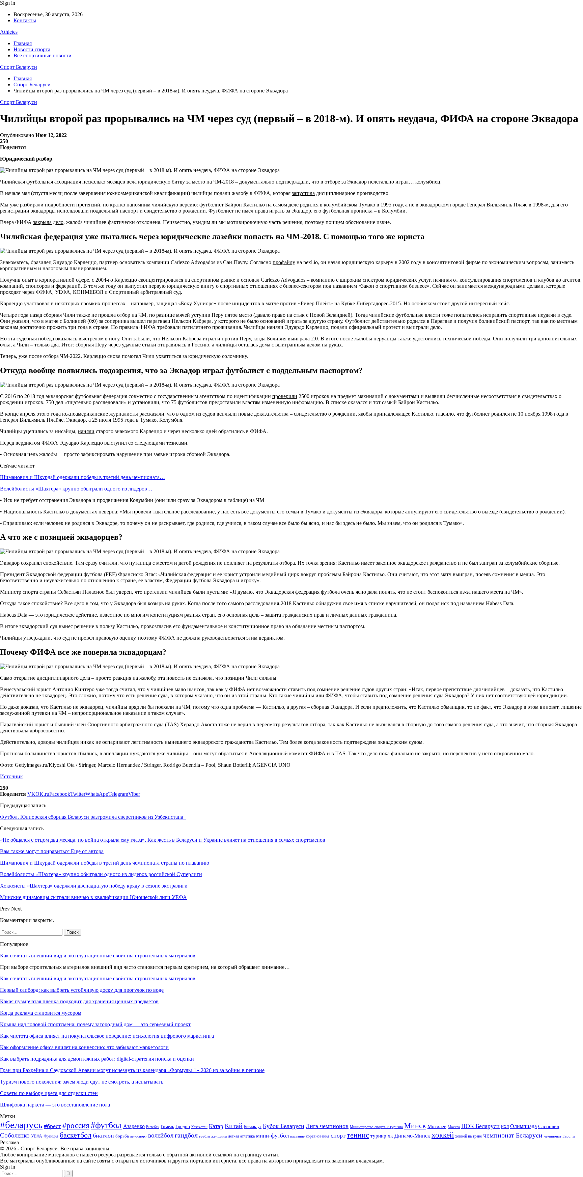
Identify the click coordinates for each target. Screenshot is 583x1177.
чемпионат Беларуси (513, 1135)
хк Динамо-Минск (409, 1136)
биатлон (103, 1135)
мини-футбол (272, 1135)
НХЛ (505, 1127)
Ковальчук (252, 1127)
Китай (234, 1125)
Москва (454, 1127)
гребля (204, 1136)
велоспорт (138, 1136)
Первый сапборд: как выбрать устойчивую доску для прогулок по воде (82, 990)
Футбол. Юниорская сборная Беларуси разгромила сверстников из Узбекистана (93, 817)
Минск (415, 1125)
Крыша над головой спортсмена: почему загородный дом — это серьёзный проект (95, 1024)
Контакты (24, 20)
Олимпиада (523, 1126)
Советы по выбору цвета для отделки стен (49, 1093)
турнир (378, 1136)
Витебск (152, 1127)
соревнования (317, 1136)
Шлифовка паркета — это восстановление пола (55, 1105)
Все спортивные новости (42, 55)
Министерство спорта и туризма (376, 1127)
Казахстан (199, 1127)
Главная (22, 43)
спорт (338, 1135)
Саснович (548, 1126)
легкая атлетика (241, 1136)
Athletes (9, 32)
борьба (122, 1136)
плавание (297, 1136)
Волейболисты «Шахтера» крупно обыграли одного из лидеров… (76, 489)
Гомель (167, 1126)
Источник (11, 776)
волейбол (160, 1135)
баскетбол (75, 1135)
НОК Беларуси (480, 1126)
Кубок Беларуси (283, 1126)
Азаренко (134, 1126)
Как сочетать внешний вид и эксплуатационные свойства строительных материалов (97, 955)
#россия (75, 1125)
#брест (52, 1126)
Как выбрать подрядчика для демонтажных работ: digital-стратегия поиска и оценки (97, 1059)
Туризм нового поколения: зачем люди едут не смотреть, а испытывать (81, 1082)
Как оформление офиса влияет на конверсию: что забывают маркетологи (84, 1047)
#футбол (106, 1125)
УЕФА (36, 1136)
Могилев (436, 1126)
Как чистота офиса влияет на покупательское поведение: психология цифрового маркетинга (107, 1036)
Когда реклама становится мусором (40, 1013)
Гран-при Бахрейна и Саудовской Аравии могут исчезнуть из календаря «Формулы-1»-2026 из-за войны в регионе (132, 1070)
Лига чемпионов (327, 1126)
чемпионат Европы (559, 1136)
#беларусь (21, 1124)
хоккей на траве (468, 1136)
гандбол (186, 1135)
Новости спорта (31, 49)
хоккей (443, 1134)
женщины (219, 1136)
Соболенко (15, 1135)
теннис (358, 1135)
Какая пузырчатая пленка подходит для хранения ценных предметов (79, 1001)
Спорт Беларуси (18, 67)
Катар (216, 1126)
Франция (51, 1136)
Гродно (182, 1126)
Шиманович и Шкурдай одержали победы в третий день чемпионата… (82, 477)
